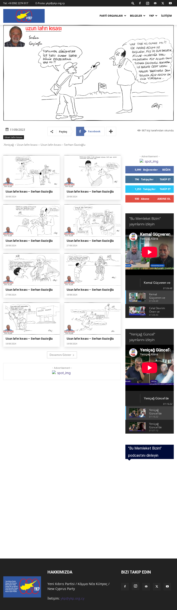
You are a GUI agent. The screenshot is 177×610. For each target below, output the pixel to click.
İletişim (166, 15)
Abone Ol (164, 198)
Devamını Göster (60, 355)
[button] (133, 3)
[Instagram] (147, 3)
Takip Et (165, 179)
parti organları (111, 15)
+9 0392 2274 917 (18, 3)
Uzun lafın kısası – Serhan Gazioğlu (29, 191)
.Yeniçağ (8, 145)
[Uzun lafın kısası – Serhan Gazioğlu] (31, 171)
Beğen (166, 169)
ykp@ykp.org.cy (55, 3)
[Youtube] (170, 3)
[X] (162, 3)
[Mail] (155, 3)
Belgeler (136, 15)
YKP (151, 15)
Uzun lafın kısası (14, 137)
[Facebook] (139, 3)
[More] (111, 131)
